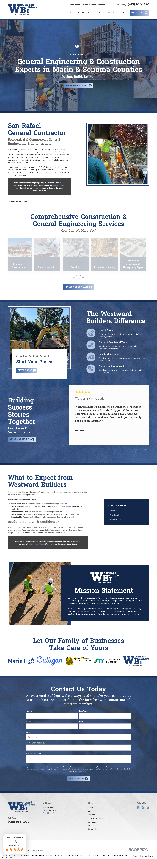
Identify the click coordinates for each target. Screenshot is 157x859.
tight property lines (63, 506)
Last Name (83, 711)
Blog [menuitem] (124, 13)
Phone (28, 721)
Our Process (75, 5)
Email (81, 721)
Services (91, 815)
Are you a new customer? (35, 743)
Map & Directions (49, 813)
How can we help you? (34, 753)
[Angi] (148, 807)
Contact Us (92, 829)
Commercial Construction (98, 818)
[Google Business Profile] (138, 807)
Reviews (101, 5)
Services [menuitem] (92, 13)
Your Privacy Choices (33, 850)
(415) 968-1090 (138, 4)
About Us (91, 811)
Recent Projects (89, 5)
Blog (90, 825)
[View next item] (83, 277)
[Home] (22, 9)
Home (90, 807)
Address (29, 732)
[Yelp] (143, 807)
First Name (30, 711)
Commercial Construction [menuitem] (109, 13)
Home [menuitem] (72, 13)
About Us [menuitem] (81, 13)
